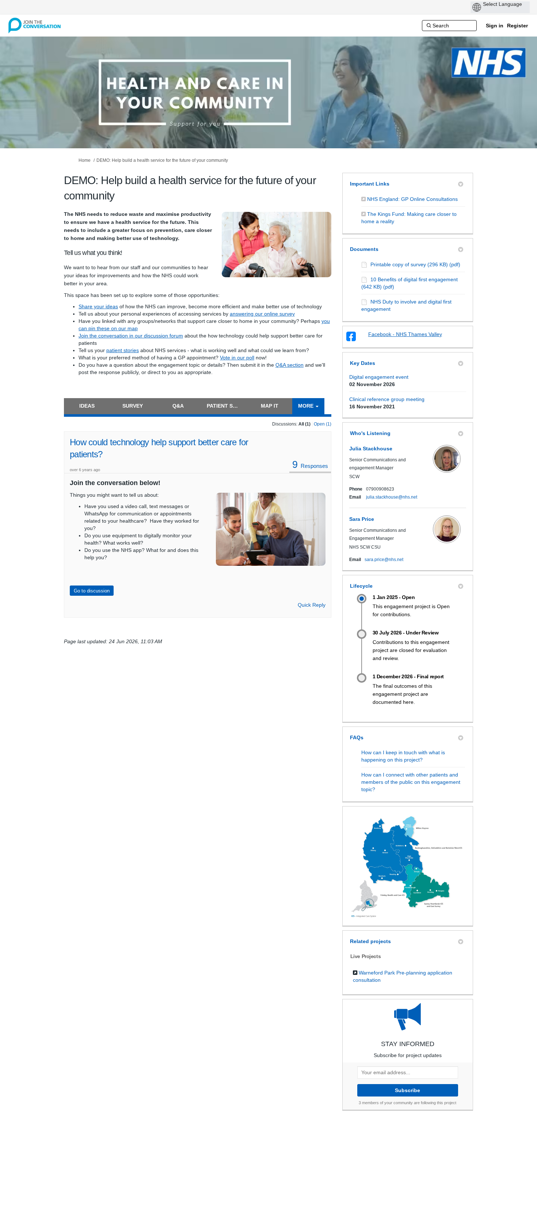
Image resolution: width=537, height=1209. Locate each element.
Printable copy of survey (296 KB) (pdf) (415, 264)
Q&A (178, 406)
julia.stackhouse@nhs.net (391, 497)
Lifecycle (361, 586)
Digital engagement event (378, 377)
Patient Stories (227, 406)
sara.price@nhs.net (384, 559)
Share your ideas (98, 306)
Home (85, 160)
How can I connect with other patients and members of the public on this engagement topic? (410, 782)
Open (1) (322, 424)
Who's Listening (370, 433)
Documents (364, 249)
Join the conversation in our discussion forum (131, 336)
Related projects (370, 941)
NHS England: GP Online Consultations (412, 199)
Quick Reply (311, 605)
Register (517, 25)
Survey (132, 406)
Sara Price (361, 519)
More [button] (306, 406)
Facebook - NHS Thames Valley (405, 334)
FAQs (356, 737)
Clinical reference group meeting (386, 399)
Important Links (369, 184)
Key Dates (362, 363)
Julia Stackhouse (370, 448)
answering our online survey (262, 314)
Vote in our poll (237, 358)
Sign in (494, 25)
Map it (269, 406)
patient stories (122, 350)
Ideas (87, 406)
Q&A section (289, 365)
